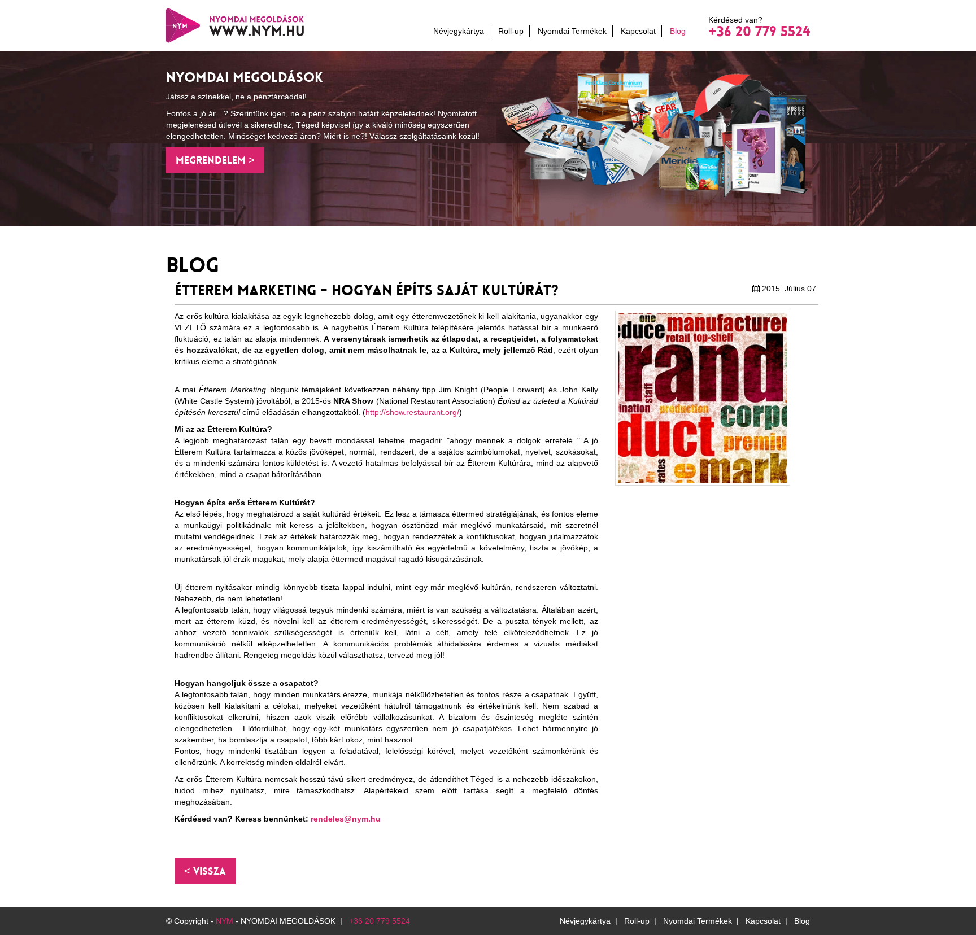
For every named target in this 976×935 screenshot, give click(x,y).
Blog (678, 31)
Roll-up (511, 31)
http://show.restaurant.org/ (412, 412)
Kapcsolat (638, 31)
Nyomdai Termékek (572, 31)
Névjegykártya (458, 31)
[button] (205, 871)
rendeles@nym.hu (346, 818)
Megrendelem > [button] (215, 160)
